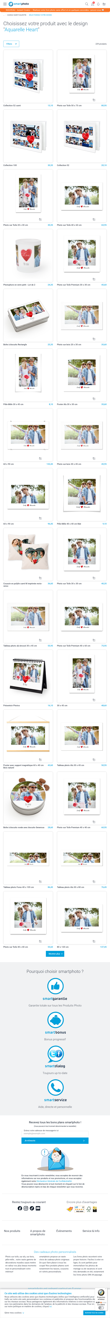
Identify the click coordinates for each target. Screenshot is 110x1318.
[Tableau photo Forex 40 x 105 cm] (28, 858)
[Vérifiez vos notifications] (98, 3)
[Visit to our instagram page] (26, 1208)
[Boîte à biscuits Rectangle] (28, 315)
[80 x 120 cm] (82, 917)
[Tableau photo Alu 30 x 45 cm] (82, 736)
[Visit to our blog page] (38, 1208)
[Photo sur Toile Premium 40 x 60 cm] (82, 616)
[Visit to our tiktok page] (32, 1208)
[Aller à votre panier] (104, 3)
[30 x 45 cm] (82, 676)
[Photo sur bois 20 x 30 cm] (82, 315)
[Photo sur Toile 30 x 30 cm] (82, 554)
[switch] (101, 1307)
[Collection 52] (82, 136)
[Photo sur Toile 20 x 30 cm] (28, 196)
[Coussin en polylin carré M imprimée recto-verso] (28, 554)
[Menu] (105, 1289)
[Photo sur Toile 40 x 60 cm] (82, 196)
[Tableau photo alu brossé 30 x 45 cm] (28, 616)
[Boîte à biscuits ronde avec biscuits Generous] (28, 798)
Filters (9, 44)
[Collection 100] (28, 136)
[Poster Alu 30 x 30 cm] (82, 375)
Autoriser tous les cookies (94, 1313)
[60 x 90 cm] (28, 435)
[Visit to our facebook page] (20, 1208)
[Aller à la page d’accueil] (19, 4)
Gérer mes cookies (13, 1313)
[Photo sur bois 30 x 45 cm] (82, 435)
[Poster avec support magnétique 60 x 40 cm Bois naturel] (28, 736)
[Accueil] (3, 15)
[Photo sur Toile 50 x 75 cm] (82, 76)
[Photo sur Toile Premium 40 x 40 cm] (82, 798)
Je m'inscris (30, 1140)
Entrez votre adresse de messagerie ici (41, 1130)
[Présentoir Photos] (28, 676)
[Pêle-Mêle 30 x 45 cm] (28, 375)
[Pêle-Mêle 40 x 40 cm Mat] (82, 494)
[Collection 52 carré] (28, 76)
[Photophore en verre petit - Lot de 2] (28, 255)
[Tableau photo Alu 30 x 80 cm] (82, 858)
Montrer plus (54, 954)
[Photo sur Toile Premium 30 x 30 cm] (82, 255)
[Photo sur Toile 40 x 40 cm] (28, 917)
